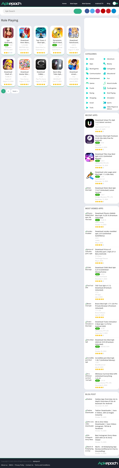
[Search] (78, 11)
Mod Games (86, 3)
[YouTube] (103, 11)
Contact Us (29, 465)
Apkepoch (36, 461)
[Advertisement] (101, 33)
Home (64, 3)
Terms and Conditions (42, 465)
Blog (108, 3)
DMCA (11, 465)
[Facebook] (87, 11)
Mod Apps (73, 3)
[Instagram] (97, 11)
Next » (15, 91)
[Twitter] (92, 11)
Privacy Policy (19, 465)
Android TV (99, 3)
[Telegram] (113, 11)
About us (4, 465)
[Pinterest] (108, 11)
